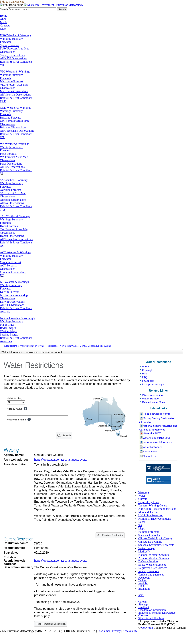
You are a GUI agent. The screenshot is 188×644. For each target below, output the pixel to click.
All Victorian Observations (15, 94)
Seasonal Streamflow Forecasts (156, 544)
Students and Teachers (151, 618)
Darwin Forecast (9, 291)
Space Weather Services (152, 564)
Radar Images (8, 327)
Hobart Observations (12, 235)
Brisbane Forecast (10, 117)
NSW (3, 28)
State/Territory (15, 398)
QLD (3, 101)
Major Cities (7, 324)
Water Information (28, 346)
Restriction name (16, 419)
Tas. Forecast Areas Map (14, 229)
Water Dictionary (152, 446)
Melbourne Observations (14, 91)
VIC (2, 64)
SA (2, 173)
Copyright (147, 370)
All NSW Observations (13, 58)
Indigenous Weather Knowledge (156, 612)
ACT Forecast (8, 265)
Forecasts (5, 41)
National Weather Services (153, 554)
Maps (141, 528)
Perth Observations (11, 163)
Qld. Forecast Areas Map (14, 120)
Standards (47, 351)
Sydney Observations (12, 55)
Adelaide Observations (13, 199)
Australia (5, 311)
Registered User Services (152, 567)
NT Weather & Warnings (14, 281)
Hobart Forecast (9, 226)
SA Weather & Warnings (14, 180)
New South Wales (69, 346)
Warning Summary (11, 285)
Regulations (31, 351)
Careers (142, 601)
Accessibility (129, 630)
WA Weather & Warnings (14, 143)
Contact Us (149, 456)
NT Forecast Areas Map (14, 295)
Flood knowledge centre (157, 413)
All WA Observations (12, 166)
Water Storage (150, 398)
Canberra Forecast (10, 262)
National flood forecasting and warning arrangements (158, 427)
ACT (3, 245)
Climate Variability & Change (155, 538)
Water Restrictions (48, 346)
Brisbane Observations (13, 127)
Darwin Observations (12, 301)
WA (2, 137)
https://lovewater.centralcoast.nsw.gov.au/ (60, 459)
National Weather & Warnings (17, 318)
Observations (7, 51)
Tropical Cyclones (148, 502)
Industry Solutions (148, 571)
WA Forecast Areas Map (14, 157)
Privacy (116, 630)
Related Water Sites (153, 402)
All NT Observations (12, 304)
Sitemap (143, 604)
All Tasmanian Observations (16, 239)
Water (141, 495)
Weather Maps (8, 331)
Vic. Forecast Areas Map (14, 84)
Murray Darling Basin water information (156, 420)
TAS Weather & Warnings (15, 216)
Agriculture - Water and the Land (157, 508)
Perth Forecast (8, 153)
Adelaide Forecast (10, 189)
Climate (142, 498)
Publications (150, 451)
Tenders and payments (151, 574)
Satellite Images (9, 334)
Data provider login (153, 384)
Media (3, 22)
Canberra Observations (13, 272)
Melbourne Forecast (11, 81)
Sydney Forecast (9, 45)
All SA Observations (12, 203)
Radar (141, 521)
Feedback (148, 380)
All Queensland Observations (17, 130)
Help (25, 408)
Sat (140, 525)
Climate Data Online (150, 541)
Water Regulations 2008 (157, 437)
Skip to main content (12, 1)
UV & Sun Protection (150, 515)
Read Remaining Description (51, 624)
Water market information (157, 442)
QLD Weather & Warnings (15, 107)
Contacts (5, 25)
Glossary (143, 615)
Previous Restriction (112, 535)
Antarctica (6, 341)
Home (3, 15)
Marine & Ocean (148, 512)
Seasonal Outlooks (149, 535)
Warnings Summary (11, 38)
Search (4, 9)
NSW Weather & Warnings (15, 35)
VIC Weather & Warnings (15, 71)
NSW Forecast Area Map (14, 48)
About (3, 18)
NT (2, 275)
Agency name (14, 408)
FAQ (144, 377)
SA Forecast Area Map (13, 193)
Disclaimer (104, 630)
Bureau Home (10, 346)
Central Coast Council (91, 346)
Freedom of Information (152, 609)
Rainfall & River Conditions (16, 61)
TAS (2, 209)
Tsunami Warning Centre (152, 505)
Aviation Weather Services (153, 558)
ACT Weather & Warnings (15, 252)
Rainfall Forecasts (148, 531)
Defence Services (148, 561)
